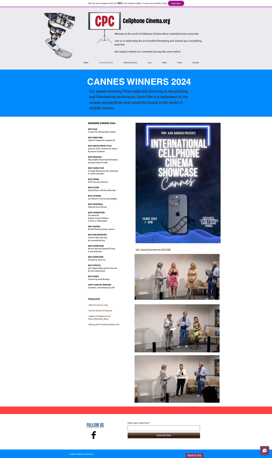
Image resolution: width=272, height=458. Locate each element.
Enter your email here (138, 423)
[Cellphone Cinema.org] (94, 435)
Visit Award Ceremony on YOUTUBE (153, 249)
